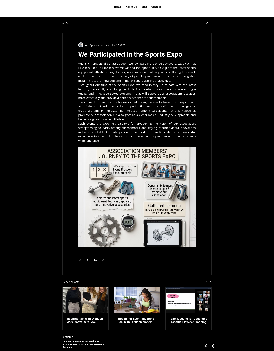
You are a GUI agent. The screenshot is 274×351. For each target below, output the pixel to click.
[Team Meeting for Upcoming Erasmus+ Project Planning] (188, 300)
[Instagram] (212, 346)
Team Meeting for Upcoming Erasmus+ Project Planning (188, 320)
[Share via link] (103, 260)
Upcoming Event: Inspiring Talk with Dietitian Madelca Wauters (136, 320)
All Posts (66, 23)
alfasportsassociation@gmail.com (81, 341)
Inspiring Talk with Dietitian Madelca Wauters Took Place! (84, 320)
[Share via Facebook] (79, 260)
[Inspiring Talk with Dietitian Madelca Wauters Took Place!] (85, 300)
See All (208, 281)
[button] (207, 23)
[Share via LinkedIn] (95, 260)
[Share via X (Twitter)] (87, 260)
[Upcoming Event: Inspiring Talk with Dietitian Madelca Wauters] (137, 300)
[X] (205, 346)
